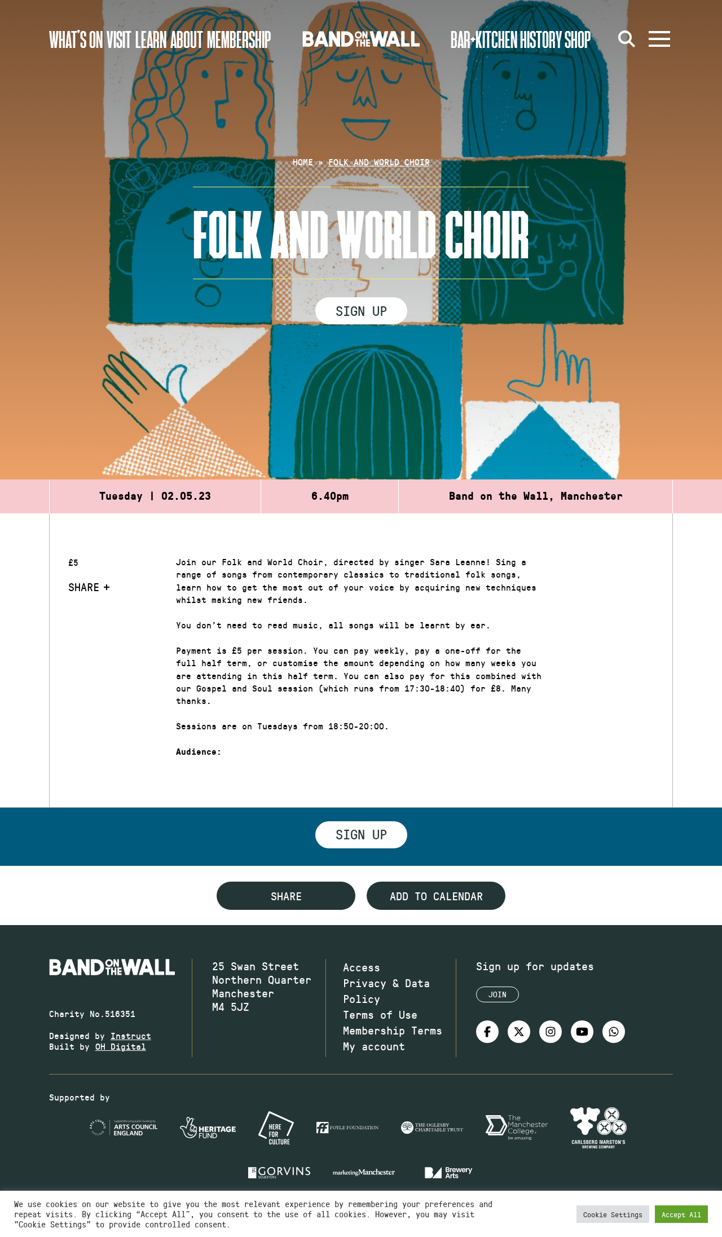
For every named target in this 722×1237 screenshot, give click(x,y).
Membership (239, 38)
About (186, 38)
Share (83, 586)
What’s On (76, 38)
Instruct (131, 1035)
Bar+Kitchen (484, 38)
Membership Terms (392, 1030)
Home (303, 162)
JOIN (497, 994)
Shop (578, 38)
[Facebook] (487, 1031)
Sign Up (361, 310)
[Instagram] (550, 1031)
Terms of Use (380, 1014)
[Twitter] (519, 1031)
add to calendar (436, 895)
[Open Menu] (659, 38)
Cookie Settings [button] (612, 1214)
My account (374, 1045)
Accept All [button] (681, 1214)
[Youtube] (582, 1031)
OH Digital (120, 1046)
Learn (150, 38)
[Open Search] (626, 38)
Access (361, 966)
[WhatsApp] (613, 1031)
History (541, 38)
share (286, 895)
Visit (119, 38)
